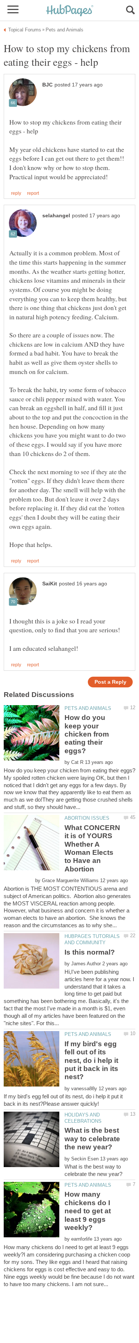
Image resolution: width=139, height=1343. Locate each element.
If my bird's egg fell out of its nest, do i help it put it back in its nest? (91, 1060)
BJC (47, 85)
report (33, 193)
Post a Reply (110, 682)
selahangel (56, 215)
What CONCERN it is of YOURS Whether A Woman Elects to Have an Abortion (92, 848)
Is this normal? (89, 952)
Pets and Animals (87, 708)
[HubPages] (70, 10)
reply (16, 193)
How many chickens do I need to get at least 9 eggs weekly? (87, 1210)
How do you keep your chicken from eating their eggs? (86, 734)
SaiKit (49, 583)
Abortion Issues (86, 818)
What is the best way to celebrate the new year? (92, 1138)
